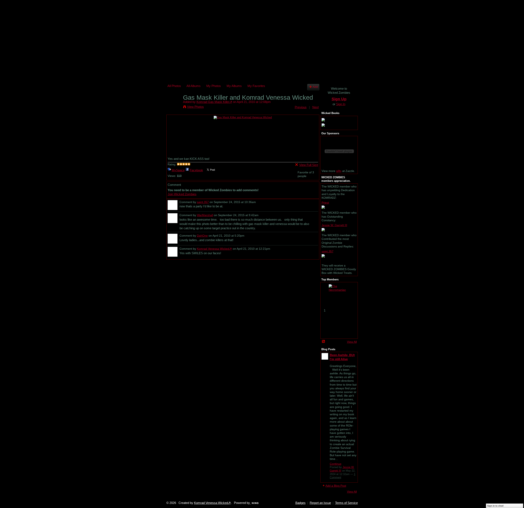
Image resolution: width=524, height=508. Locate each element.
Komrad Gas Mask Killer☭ (214, 102)
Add (315, 86)
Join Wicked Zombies (182, 194)
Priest (325, 202)
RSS (323, 341)
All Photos (174, 86)
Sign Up (339, 99)
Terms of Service (346, 503)
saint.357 (203, 202)
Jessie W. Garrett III (334, 225)
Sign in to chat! (495, 506)
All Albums (193, 86)
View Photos (195, 106)
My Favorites (256, 86)
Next (315, 107)
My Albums (234, 86)
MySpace (178, 170)
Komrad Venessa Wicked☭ (214, 248)
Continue (335, 463)
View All (352, 341)
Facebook (196, 170)
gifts (338, 171)
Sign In (340, 104)
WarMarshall (205, 215)
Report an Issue (320, 503)
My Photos (213, 86)
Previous (301, 107)
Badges (300, 503)
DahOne (202, 235)
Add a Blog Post (335, 485)
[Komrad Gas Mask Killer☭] (174, 105)
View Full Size (308, 165)
